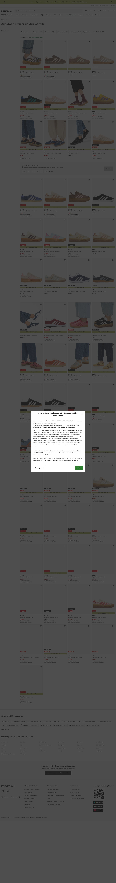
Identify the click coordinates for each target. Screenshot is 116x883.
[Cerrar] (82, 414)
